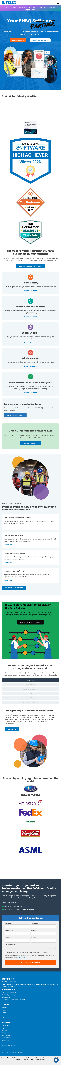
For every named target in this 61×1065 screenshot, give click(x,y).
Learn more (8, 527)
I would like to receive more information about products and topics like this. (27, 952)
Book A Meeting (18, 40)
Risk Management (6, 997)
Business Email (9, 930)
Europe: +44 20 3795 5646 (10, 1048)
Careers (4, 1012)
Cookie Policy (5, 1040)
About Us (4, 1007)
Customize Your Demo (40, 40)
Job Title (8, 938)
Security (4, 1032)
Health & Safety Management (9, 992)
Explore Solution (30, 291)
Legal (3, 1028)
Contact (4, 1017)
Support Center (6, 1035)
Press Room (5, 1010)
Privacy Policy (22, 957)
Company (34, 938)
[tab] (30, 680)
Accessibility (5, 1030)
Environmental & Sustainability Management (13, 999)
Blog (3, 1015)
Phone (33, 930)
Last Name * (34, 923)
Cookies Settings (6, 1037)
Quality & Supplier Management (10, 995)
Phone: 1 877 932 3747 (9, 1045)
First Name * (8, 923)
